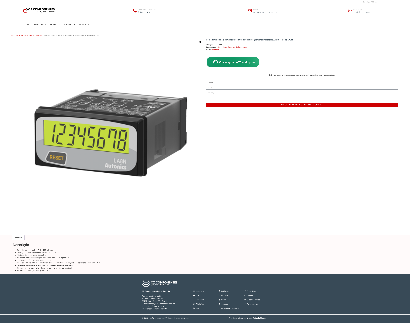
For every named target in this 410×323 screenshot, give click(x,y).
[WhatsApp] (350, 10)
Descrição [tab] (18, 237)
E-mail (255, 9)
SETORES (54, 25)
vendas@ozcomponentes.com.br (161, 304)
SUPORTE (83, 25)
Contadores (39, 35)
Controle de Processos (28, 35)
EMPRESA (68, 25)
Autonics (215, 50)
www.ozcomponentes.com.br (154, 309)
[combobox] (308, 25)
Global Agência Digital (256, 318)
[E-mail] (250, 10)
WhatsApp (357, 9)
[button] (200, 42)
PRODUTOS (39, 25)
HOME (27, 25)
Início (12, 35)
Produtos (17, 35)
